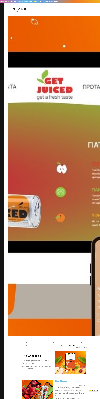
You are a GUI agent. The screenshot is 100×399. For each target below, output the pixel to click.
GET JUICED (72, 345)
